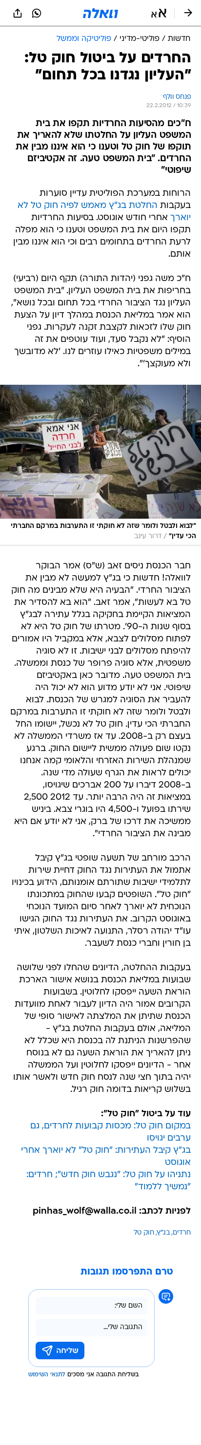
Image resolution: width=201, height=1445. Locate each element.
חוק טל (144, 1233)
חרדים (182, 1233)
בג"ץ (163, 1233)
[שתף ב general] (17, 13)
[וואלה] (100, 13)
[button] (158, 13)
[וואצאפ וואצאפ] (36, 13)
